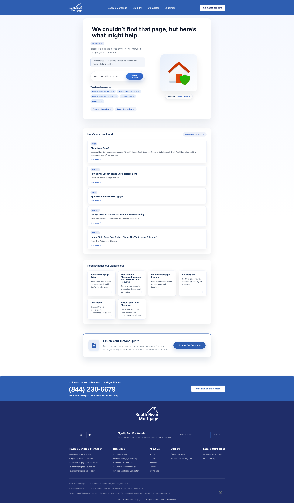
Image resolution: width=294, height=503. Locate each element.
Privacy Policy (209, 458)
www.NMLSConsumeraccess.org (157, 493)
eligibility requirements (128, 91)
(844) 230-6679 (183, 96)
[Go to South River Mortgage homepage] (75, 7)
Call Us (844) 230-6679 (212, 8)
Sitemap (72, 493)
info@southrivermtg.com (181, 458)
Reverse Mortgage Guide (80, 454)
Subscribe (217, 435)
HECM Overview (120, 454)
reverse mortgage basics (102, 91)
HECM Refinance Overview (124, 467)
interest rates (127, 96)
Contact (153, 458)
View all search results (193, 134)
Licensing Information (212, 454)
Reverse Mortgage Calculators (82, 471)
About (152, 454)
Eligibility (137, 8)
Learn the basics (124, 109)
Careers (153, 467)
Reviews (153, 462)
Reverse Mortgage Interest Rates (83, 462)
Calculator (153, 8)
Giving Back (155, 471)
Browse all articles (101, 109)
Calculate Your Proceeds (208, 389)
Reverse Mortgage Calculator (126, 471)
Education (170, 8)
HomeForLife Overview (123, 462)
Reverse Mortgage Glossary (125, 458)
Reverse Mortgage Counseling (82, 467)
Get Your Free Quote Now (189, 345)
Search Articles (134, 76)
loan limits (96, 101)
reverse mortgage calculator (103, 96)
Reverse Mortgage (117, 8)
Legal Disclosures (83, 493)
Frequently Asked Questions (81, 458)
